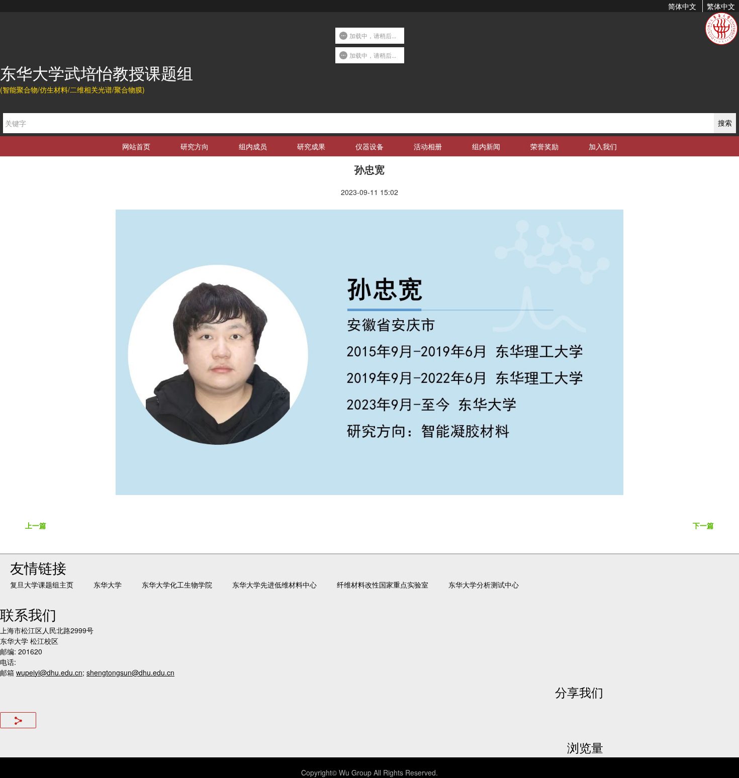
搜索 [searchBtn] (725, 123)
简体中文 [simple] (682, 6)
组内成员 (253, 146)
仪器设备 (369, 146)
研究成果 (311, 146)
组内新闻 (486, 146)
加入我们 (603, 146)
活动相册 (428, 146)
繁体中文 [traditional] (721, 6)
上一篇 (35, 525)
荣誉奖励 (544, 146)
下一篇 (703, 525)
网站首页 (136, 146)
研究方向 (194, 146)
